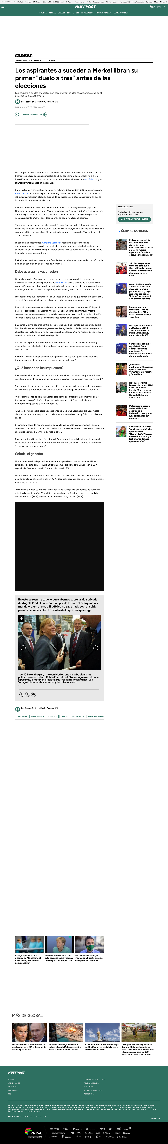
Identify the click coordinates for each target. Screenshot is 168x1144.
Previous (23, 647)
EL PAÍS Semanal (107, 1132)
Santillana (79, 1129)
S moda (99, 1136)
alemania (52, 716)
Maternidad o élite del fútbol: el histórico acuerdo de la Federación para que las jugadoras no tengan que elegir (140, 412)
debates (65, 716)
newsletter (13, 1090)
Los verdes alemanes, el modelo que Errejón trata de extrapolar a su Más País (89, 958)
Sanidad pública (152, 2)
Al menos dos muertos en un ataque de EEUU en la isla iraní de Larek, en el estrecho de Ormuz (102, 1047)
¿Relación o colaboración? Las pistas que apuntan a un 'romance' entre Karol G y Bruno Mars (141, 369)
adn (119, 1129)
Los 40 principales (67, 1129)
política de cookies (91, 1083)
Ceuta (88, 2)
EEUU (30, 60)
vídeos (76, 13)
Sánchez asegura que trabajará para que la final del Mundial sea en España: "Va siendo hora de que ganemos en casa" (140, 269)
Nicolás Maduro (111, 2)
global (52, 13)
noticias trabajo (103, 13)
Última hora (152, 7)
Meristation (122, 1136)
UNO (73, 1132)
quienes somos (14, 1083)
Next (95, 647)
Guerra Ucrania (21, 60)
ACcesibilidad (89, 1094)
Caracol (127, 1129)
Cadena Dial (99, 1132)
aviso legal (88, 1087)
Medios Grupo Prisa (34, 1137)
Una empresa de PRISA (34, 1131)
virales (61, 13)
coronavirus (61, 282)
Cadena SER (103, 1129)
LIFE (69, 13)
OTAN (48, 60)
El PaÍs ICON (89, 1136)
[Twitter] (27, 694)
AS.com (110, 1129)
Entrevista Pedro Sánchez (22, 2)
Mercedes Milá (125, 2)
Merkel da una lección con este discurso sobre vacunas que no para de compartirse (59, 958)
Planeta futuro (117, 1132)
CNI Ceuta (36, 2)
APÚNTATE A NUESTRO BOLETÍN (134, 219)
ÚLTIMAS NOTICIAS (121, 13)
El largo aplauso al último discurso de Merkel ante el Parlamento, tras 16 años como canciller (28, 959)
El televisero (87, 13)
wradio (80, 1132)
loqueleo (110, 1136)
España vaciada (138, 2)
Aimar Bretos (79, 2)
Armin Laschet (22, 193)
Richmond (54, 1136)
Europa (36, 60)
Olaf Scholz (89, 179)
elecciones (21, 716)
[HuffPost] (16, 1072)
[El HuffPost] (85, 7)
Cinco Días (89, 1132)
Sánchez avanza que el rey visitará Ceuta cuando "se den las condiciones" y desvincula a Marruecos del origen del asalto (140, 349)
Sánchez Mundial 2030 (51, 2)
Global (23, 56)
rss (9, 1094)
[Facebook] (21, 694)
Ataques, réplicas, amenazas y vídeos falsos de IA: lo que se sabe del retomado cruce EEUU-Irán (65, 1047)
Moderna (66, 1136)
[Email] (33, 694)
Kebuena (126, 1132)
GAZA (42, 60)
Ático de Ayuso (66, 2)
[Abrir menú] (2, 6)
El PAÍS (55, 1129)
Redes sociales (98, 2)
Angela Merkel (38, 716)
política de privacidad (92, 1090)
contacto (12, 1087)
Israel (53, 60)
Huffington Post (59, 1132)
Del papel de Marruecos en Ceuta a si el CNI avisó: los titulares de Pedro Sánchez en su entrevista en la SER (140, 330)
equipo (11, 1079)
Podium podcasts (79, 1136)
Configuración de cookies (94, 1079)
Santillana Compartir (92, 1129)
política (43, 13)
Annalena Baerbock (51, 242)
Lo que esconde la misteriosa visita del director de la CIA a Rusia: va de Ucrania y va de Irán (140, 312)
